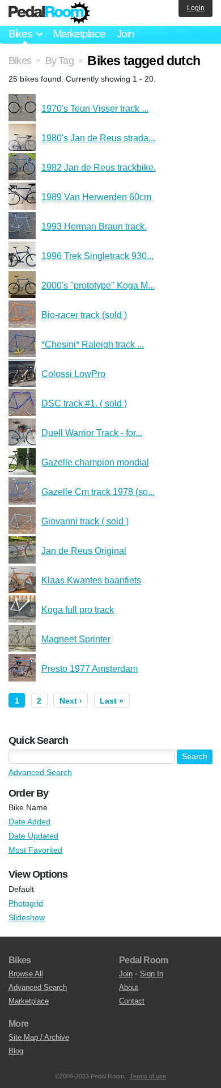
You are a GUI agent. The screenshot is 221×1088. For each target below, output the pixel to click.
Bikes (19, 60)
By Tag (59, 60)
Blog (15, 1051)
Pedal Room (49, 13)
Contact (131, 1001)
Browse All (25, 974)
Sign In (151, 974)
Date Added (29, 821)
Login (196, 8)
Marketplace (79, 34)
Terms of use (148, 1076)
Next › (71, 700)
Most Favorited (35, 849)
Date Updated (33, 835)
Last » (112, 700)
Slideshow (26, 917)
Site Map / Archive (38, 1037)
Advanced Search (40, 772)
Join (125, 34)
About (128, 987)
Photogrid (25, 903)
